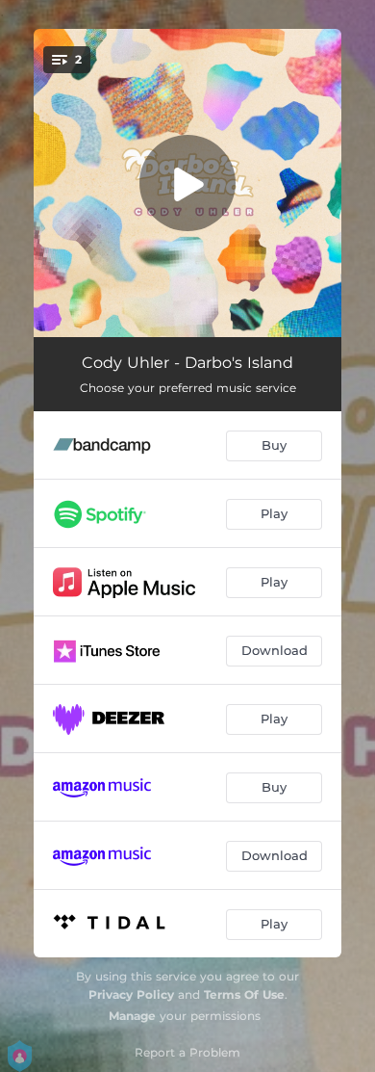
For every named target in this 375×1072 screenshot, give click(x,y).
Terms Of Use (244, 994)
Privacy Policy (131, 994)
